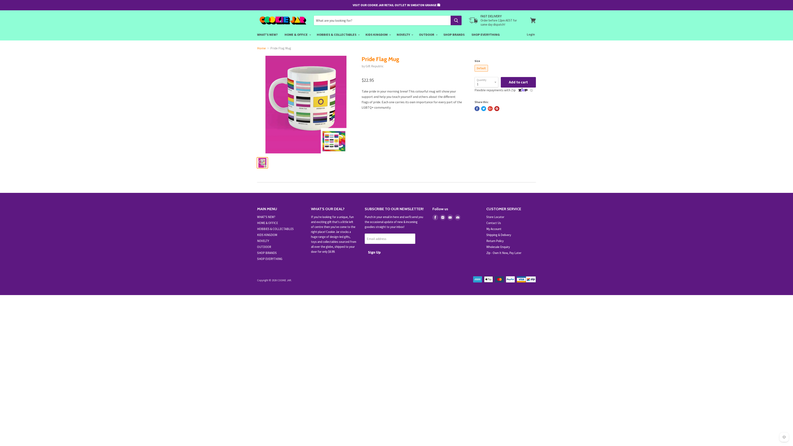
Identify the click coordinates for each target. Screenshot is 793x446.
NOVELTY (404, 34)
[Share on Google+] (490, 108)
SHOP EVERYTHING (485, 34)
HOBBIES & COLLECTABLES (337, 34)
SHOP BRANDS (454, 34)
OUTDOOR (427, 34)
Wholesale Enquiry (498, 247)
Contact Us (493, 223)
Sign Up (374, 252)
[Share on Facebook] (477, 108)
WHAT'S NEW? (267, 34)
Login (531, 34)
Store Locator (495, 217)
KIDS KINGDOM (377, 34)
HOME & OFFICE (296, 34)
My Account (493, 229)
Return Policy (495, 241)
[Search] (456, 20)
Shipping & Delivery (498, 235)
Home (261, 48)
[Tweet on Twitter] (483, 108)
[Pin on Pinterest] (496, 108)
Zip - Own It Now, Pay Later (503, 253)
